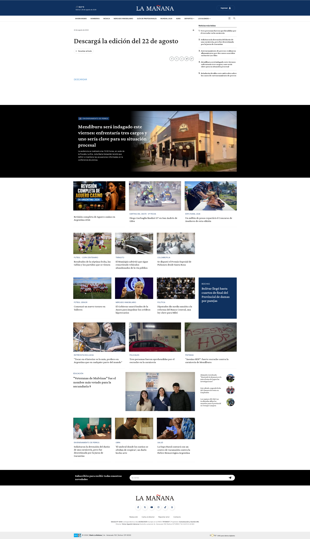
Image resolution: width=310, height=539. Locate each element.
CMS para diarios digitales (226, 536)
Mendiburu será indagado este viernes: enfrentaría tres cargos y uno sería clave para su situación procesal (218, 64)
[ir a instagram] (158, 507)
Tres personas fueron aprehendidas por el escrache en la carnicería (152, 361)
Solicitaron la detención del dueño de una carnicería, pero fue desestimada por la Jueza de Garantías (217, 42)
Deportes (188, 19)
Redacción (133, 517)
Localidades (203, 19)
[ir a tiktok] (165, 507)
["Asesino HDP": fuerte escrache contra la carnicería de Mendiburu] (211, 337)
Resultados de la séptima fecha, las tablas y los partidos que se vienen (92, 263)
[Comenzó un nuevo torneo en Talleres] (92, 288)
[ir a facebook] (138, 507)
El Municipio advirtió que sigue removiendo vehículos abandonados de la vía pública (132, 264)
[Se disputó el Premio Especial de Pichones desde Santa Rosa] (176, 243)
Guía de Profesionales (147, 19)
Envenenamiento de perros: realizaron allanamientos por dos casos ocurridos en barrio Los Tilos (218, 53)
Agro (178, 19)
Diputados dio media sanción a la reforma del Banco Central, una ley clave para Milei (174, 309)
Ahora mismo (81, 19)
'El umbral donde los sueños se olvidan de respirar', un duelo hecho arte (132, 449)
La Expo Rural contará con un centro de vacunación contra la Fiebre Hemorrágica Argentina (173, 449)
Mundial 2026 (166, 19)
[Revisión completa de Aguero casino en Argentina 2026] (99, 195)
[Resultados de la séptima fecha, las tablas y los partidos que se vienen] (92, 243)
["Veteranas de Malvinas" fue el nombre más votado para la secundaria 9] (160, 391)
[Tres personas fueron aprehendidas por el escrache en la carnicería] (155, 337)
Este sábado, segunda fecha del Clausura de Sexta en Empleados (210, 390)
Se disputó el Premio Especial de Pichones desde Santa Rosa (174, 263)
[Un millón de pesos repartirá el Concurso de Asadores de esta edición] (211, 195)
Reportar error (164, 517)
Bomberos (95, 19)
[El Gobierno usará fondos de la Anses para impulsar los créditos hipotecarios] (134, 288)
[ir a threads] (171, 507)
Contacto (177, 517)
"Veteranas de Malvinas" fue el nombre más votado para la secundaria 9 (94, 382)
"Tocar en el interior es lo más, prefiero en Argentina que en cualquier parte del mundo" (98, 361)
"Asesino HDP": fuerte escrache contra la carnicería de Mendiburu (207, 361)
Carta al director (148, 517)
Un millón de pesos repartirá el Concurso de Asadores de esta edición (208, 219)
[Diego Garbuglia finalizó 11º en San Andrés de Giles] (155, 195)
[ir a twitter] (144, 507)
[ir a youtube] (151, 507)
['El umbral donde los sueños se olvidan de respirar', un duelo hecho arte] (134, 428)
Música (106, 19)
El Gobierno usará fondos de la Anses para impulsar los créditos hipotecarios (133, 309)
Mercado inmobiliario (123, 19)
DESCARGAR (80, 79)
